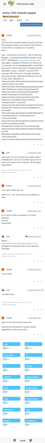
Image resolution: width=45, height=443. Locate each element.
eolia (8, 153)
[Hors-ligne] (4, 153)
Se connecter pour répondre (31, 24)
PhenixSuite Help (25, 4)
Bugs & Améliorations (12, 16)
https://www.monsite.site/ (29, 60)
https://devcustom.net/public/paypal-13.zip (19, 243)
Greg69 (9, 35)
